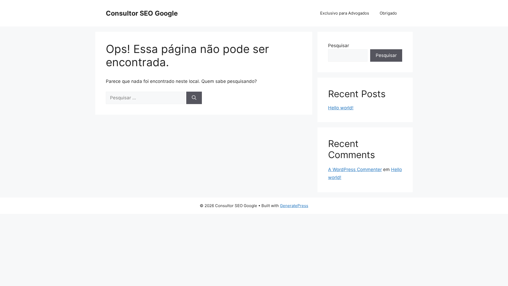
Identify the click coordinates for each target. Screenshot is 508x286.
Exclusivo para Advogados (344, 13)
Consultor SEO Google (142, 13)
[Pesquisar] (194, 98)
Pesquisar (338, 45)
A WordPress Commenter (355, 169)
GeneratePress (294, 205)
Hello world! (340, 107)
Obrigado (388, 13)
